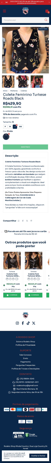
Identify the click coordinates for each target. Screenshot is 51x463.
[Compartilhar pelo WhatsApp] (19, 221)
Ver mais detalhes (12, 118)
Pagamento (25, 362)
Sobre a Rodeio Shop (25, 342)
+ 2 (17, 279)
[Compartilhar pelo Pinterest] (31, 221)
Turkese (12, 271)
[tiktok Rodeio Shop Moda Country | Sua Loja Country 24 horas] (28, 323)
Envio (25, 358)
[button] (12, 295)
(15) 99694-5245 (27, 379)
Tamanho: (8, 122)
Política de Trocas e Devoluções (26, 369)
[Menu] (5, 11)
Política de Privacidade (25, 345)
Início (5, 91)
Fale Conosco (25, 355)
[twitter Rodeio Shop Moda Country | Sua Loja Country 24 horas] (33, 323)
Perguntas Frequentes (25, 365)
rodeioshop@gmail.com (27, 385)
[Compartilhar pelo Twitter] (27, 221)
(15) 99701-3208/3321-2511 (27, 382)
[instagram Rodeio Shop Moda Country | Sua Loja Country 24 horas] (17, 323)
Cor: (8, 131)
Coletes (24, 91)
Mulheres (14, 91)
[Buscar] (46, 20)
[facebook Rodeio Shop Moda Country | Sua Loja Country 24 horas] (23, 323)
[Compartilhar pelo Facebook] (23, 221)
